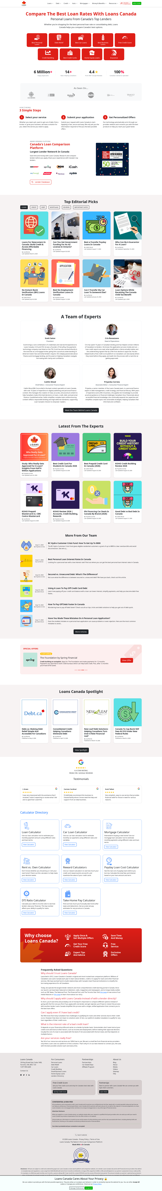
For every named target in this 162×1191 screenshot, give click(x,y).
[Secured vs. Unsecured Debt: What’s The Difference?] (26, 576)
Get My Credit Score (60, 1090)
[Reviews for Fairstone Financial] (60, 173)
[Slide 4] (86, 669)
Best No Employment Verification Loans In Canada (63, 292)
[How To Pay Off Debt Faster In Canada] (26, 606)
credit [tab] (33, 207)
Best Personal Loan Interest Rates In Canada (69, 559)
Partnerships (86, 1061)
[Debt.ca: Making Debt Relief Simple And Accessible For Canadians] (34, 711)
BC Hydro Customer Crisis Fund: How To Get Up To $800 (74, 543)
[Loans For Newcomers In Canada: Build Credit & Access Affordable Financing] (34, 225)
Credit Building (56, 1068)
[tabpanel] (81, 256)
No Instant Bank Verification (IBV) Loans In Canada (33, 292)
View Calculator (28, 843)
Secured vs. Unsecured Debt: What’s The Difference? (73, 574)
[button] (50, 3)
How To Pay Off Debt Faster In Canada (66, 604)
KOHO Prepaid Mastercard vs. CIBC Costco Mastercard (31, 513)
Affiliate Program (88, 1066)
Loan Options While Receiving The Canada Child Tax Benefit (125, 292)
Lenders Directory (57, 1075)
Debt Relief (55, 1063)
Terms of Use (95, 1138)
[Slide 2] (79, 669)
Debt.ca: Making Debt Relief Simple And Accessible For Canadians (34, 730)
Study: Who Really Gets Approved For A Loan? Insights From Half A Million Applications (33, 467)
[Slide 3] (82, 669)
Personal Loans (56, 1061)
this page (103, 991)
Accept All (89, 1188)
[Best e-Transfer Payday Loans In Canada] (97, 225)
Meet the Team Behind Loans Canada (81, 410)
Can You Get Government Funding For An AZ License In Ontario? (65, 244)
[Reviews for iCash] (73, 167)
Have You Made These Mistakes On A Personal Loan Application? (79, 618)
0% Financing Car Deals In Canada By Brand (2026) (96, 512)
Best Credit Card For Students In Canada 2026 (65, 464)
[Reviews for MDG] (60, 167)
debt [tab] (43, 207)
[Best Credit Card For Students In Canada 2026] (65, 447)
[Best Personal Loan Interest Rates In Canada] (26, 561)
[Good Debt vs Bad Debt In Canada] (128, 495)
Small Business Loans (58, 1070)
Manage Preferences (76, 1188)
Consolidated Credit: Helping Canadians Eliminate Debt (62, 730)
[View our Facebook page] (26, 1073)
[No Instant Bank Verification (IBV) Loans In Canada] (34, 273)
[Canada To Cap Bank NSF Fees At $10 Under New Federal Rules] (128, 711)
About (115, 1063)
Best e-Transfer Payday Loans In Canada (95, 243)
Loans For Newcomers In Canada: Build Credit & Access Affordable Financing (34, 245)
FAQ (114, 1072)
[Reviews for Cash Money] (34, 167)
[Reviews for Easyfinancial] (34, 173)
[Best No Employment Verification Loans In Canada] (65, 273)
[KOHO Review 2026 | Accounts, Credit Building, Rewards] (65, 495)
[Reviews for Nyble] (73, 173)
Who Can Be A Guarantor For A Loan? (127, 243)
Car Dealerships (87, 1063)
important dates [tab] (81, 207)
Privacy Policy (84, 1138)
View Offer (126, 659)
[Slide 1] (76, 669)
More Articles (81, 632)
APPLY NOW (136, 3)
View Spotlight (81, 748)
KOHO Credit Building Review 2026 (125, 464)
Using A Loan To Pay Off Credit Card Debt (67, 588)
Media (115, 1066)
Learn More (103, 1090)
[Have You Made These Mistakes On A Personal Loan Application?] (26, 621)
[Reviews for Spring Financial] (47, 167)
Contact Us (24, 1069)
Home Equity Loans (58, 1072)
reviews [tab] (66, 207)
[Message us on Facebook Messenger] (21, 1073)
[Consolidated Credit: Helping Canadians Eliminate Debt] (65, 711)
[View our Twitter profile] (24, 1073)
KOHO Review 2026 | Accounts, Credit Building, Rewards (65, 513)
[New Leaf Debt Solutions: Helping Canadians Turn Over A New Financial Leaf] (97, 711)
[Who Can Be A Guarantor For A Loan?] (128, 225)
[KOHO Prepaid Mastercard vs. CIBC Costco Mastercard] (34, 495)
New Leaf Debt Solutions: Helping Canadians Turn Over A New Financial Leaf (96, 731)
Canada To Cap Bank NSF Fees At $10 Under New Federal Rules (127, 730)
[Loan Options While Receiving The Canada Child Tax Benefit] (128, 273)
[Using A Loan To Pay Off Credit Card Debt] (26, 591)
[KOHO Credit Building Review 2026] (128, 447)
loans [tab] (24, 207)
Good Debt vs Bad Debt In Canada (127, 512)
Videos (115, 1068)
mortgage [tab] (54, 207)
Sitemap (116, 1070)
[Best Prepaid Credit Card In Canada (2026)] (97, 447)
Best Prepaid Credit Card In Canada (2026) (95, 464)
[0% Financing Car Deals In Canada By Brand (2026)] (97, 495)
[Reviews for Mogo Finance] (47, 173)
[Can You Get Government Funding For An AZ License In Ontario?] (65, 225)
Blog (114, 1061)
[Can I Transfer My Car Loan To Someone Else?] (97, 273)
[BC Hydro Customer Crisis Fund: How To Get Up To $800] (26, 546)
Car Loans (54, 1066)
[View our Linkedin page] (29, 1073)
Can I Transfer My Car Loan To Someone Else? (95, 291)
